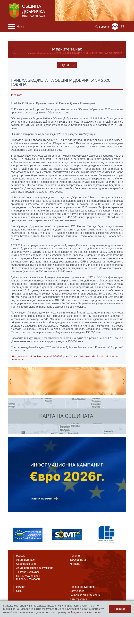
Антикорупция (78, 599)
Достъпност (77, 590)
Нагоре (128, 585)
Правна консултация (82, 586)
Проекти (75, 555)
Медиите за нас (45, 53)
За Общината (78, 559)
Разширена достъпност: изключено (115, 26)
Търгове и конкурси (28, 571)
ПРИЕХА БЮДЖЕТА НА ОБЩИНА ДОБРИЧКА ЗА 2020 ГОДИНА (88, 53)
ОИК (19, 590)
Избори (20, 586)
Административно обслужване (34, 567)
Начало (31, 53)
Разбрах (120, 608)
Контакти (75, 563)
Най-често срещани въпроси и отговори (28, 577)
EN (122, 26)
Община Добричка (33, 10)
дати (65, 65)
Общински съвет (26, 563)
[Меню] (11, 26)
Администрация (25, 559)
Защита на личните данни (85, 594)
